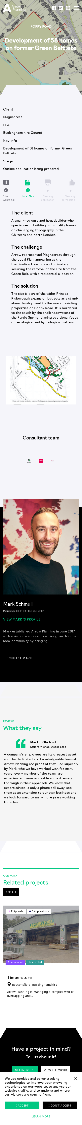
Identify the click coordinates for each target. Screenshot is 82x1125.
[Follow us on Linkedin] (61, 8)
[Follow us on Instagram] (68, 8)
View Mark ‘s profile (21, 619)
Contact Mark (19, 658)
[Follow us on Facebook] (54, 8)
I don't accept (60, 1105)
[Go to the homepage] (14, 8)
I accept (22, 1105)
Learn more (41, 1116)
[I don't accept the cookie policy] (75, 1080)
